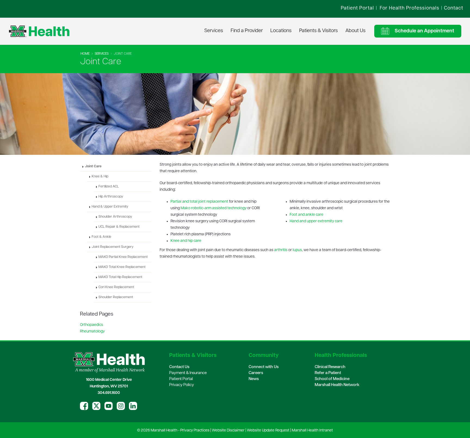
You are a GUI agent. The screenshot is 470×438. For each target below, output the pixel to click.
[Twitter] (96, 406)
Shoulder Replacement (115, 297)
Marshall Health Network (337, 385)
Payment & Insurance (188, 373)
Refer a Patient (328, 373)
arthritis (280, 250)
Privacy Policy (181, 385)
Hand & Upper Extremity (110, 206)
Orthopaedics (91, 325)
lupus (297, 250)
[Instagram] (121, 406)
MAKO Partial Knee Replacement (123, 257)
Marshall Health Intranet (312, 430)
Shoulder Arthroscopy (115, 216)
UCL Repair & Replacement (119, 227)
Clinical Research (330, 367)
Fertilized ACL (108, 186)
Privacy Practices (194, 430)
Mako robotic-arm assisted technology (213, 208)
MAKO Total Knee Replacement (122, 267)
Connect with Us (264, 367)
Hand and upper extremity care (316, 221)
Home (85, 53)
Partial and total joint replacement (199, 202)
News (254, 379)
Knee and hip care (186, 241)
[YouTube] (108, 406)
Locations (281, 31)
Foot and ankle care (306, 215)
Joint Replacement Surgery (113, 247)
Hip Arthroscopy (110, 196)
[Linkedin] (133, 406)
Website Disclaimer (228, 430)
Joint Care (93, 166)
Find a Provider (247, 31)
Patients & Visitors (318, 31)
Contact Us (179, 367)
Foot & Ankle (101, 237)
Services (213, 31)
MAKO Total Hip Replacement (120, 277)
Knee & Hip (100, 176)
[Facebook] (84, 406)
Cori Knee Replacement (116, 287)
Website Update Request (268, 430)
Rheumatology (92, 331)
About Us (355, 31)
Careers (256, 373)
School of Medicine (332, 379)
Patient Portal (181, 379)
